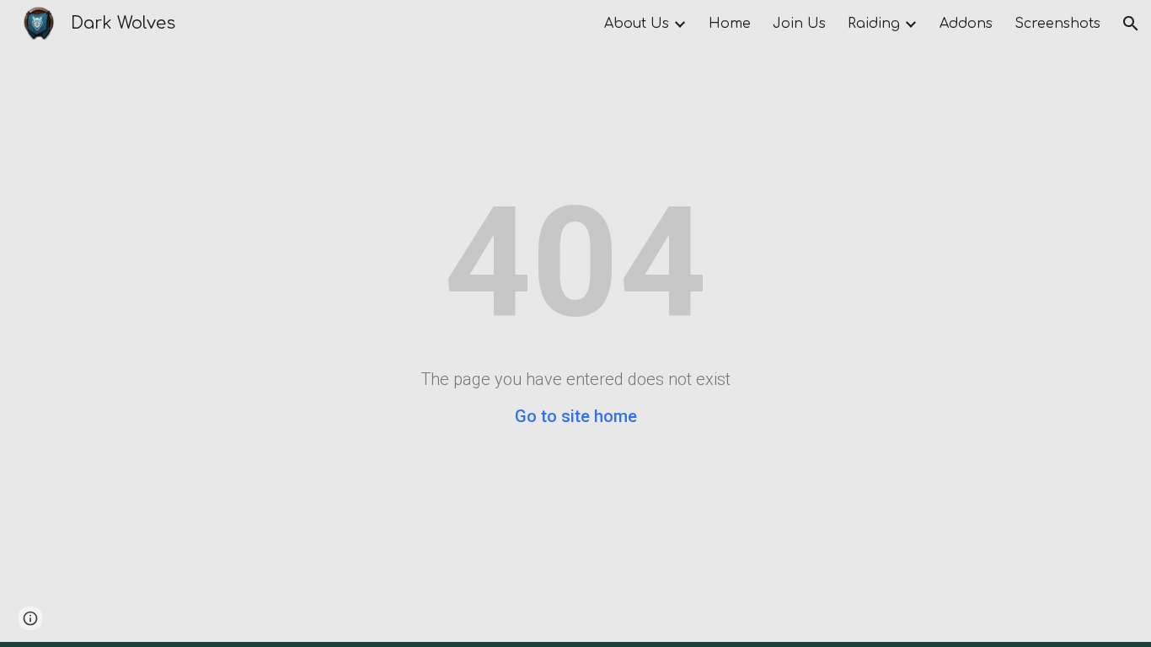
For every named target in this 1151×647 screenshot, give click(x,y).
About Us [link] (636, 23)
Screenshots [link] (1057, 23)
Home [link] (730, 23)
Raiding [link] (874, 23)
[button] (1131, 23)
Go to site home (576, 416)
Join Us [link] (799, 23)
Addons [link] (966, 23)
